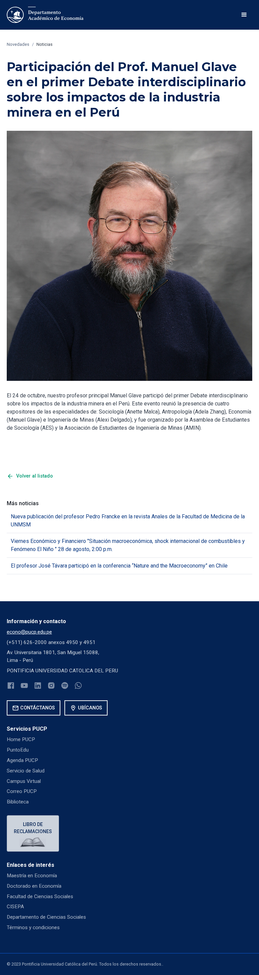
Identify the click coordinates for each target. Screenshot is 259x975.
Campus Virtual (24, 781)
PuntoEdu (18, 750)
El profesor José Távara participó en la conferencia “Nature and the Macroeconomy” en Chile (119, 565)
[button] (244, 15)
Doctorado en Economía (34, 886)
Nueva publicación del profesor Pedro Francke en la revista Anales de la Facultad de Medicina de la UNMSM (128, 520)
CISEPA (15, 907)
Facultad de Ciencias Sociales (40, 896)
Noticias (44, 44)
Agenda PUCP (22, 760)
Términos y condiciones (33, 927)
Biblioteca (18, 802)
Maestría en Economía (32, 876)
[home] (45, 15)
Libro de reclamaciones (33, 828)
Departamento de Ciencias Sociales (46, 917)
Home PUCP (21, 739)
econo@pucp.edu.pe (29, 632)
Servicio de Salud (26, 771)
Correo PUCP (22, 791)
